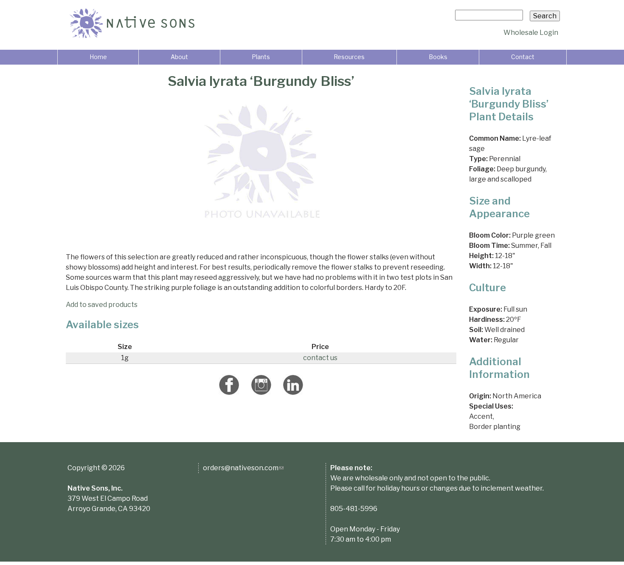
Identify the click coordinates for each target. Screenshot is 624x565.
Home (98, 56)
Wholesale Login (530, 32)
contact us (320, 358)
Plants (261, 56)
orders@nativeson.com (243, 468)
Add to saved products (102, 305)
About (179, 56)
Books (438, 56)
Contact (522, 56)
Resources (349, 56)
